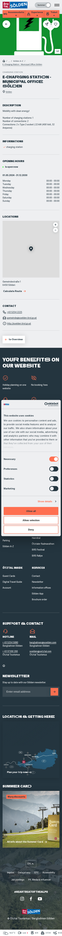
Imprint (10, 872)
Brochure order (39, 599)
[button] (31, 249)
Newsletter (37, 581)
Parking (6, 540)
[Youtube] (40, 899)
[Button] (54, 692)
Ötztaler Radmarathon (43, 543)
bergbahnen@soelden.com (43, 642)
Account (7, 587)
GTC (36, 872)
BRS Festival (38, 549)
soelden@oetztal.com (40, 651)
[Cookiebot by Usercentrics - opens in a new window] (44, 404)
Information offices (41, 587)
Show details (45, 501)
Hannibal (36, 538)
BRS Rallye (37, 555)
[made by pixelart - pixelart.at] (31, 929)
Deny (31, 529)
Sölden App (37, 593)
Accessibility (48, 872)
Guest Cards (9, 576)
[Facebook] (31, 899)
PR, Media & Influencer (39, 879)
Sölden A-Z (18, 61)
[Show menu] (57, 5)
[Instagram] (22, 899)
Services (38, 567)
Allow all (31, 511)
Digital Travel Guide (12, 581)
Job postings (17, 879)
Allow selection (31, 520)
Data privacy (24, 872)
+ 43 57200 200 (10, 651)
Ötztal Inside (13, 567)
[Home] (4, 61)
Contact (36, 576)
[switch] (53, 468)
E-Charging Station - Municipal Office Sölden (22, 64)
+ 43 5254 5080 (10, 642)
